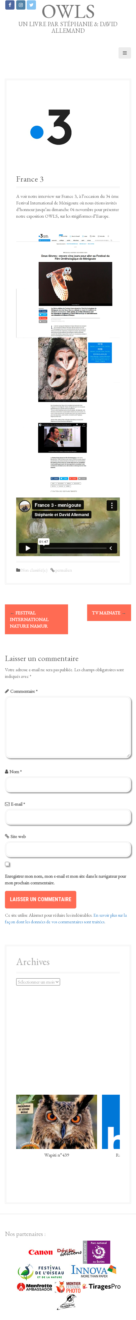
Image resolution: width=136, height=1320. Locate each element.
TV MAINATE (109, 613)
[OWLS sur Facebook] (10, 5)
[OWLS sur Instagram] (20, 5)
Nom (16, 771)
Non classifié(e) (34, 570)
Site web (18, 836)
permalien (63, 570)
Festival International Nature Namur (29, 619)
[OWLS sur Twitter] (31, 5)
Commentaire (24, 691)
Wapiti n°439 (56, 1154)
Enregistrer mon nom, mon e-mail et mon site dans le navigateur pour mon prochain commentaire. (65, 879)
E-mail (18, 804)
